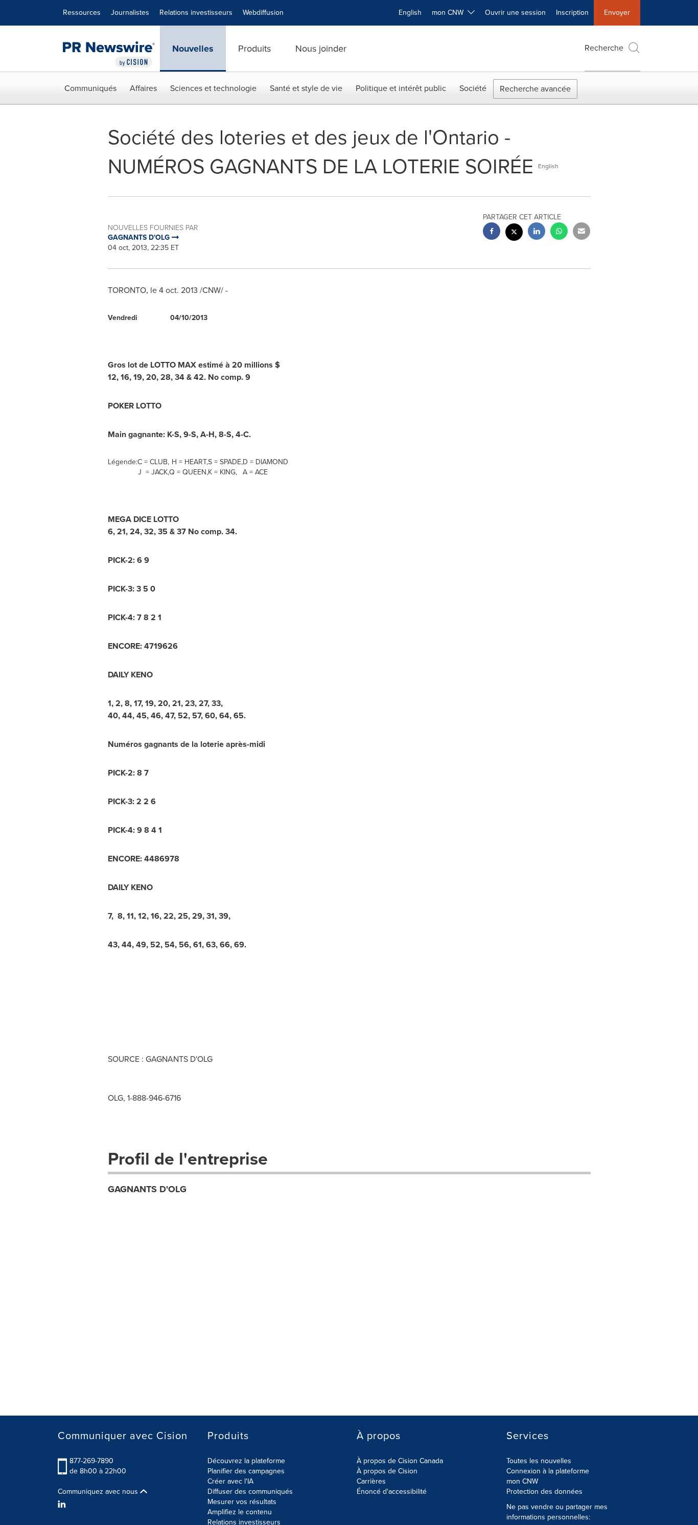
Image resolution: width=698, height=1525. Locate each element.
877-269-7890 (91, 1460)
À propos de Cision (387, 1471)
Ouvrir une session (515, 12)
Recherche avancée (535, 89)
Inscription (572, 12)
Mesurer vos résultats (241, 1501)
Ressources (82, 12)
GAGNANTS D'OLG (147, 1189)
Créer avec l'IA (230, 1481)
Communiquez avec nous (99, 1492)
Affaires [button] (143, 88)
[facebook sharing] (491, 232)
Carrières (371, 1481)
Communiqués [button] (90, 88)
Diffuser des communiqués (250, 1491)
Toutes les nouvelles (538, 1460)
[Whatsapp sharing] (559, 232)
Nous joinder (320, 48)
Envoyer (617, 12)
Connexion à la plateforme (547, 1471)
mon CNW (522, 1481)
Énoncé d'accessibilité (392, 1491)
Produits (254, 48)
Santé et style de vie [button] (306, 88)
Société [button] (472, 88)
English (410, 12)
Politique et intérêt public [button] (401, 88)
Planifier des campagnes (246, 1471)
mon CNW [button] (450, 12)
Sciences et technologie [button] (213, 88)
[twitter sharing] (514, 233)
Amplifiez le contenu (239, 1512)
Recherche (604, 48)
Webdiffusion (263, 12)
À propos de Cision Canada (400, 1460)
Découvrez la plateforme (246, 1460)
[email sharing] (581, 232)
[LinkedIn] (63, 1504)
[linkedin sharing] (536, 232)
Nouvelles (193, 48)
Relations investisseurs (195, 12)
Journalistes (130, 12)
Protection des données (544, 1491)
